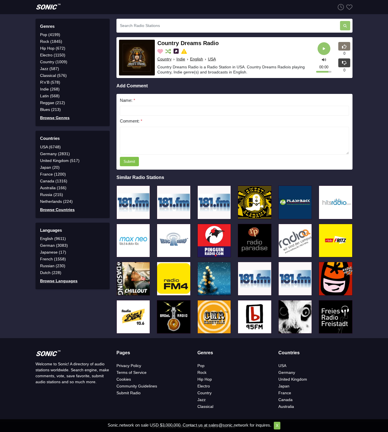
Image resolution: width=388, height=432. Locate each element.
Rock (201, 372)
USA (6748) (50, 147)
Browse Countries (57, 209)
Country (164, 59)
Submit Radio (128, 393)
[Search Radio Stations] (345, 25)
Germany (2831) (55, 153)
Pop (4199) (50, 34)
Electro (203, 386)
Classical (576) (53, 75)
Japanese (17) (53, 252)
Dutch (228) (50, 272)
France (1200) (53, 174)
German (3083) (54, 245)
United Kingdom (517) (60, 160)
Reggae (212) (52, 102)
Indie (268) (50, 89)
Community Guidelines (136, 386)
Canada (285, 399)
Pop (201, 365)
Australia (286, 406)
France (284, 393)
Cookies (123, 379)
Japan (283, 386)
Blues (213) (50, 109)
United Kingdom (292, 379)
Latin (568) (50, 96)
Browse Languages (59, 281)
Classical (205, 406)
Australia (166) (53, 188)
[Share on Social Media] (176, 51)
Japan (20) (50, 167)
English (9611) (53, 238)
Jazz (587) (49, 68)
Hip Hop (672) (52, 48)
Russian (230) (52, 266)
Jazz (201, 399)
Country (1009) (53, 62)
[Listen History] (339, 7)
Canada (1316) (53, 181)
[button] (324, 59)
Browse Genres (55, 117)
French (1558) (53, 259)
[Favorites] (348, 7)
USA (212, 59)
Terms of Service (131, 372)
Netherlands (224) (56, 201)
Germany (286, 372)
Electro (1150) (52, 55)
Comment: (131, 121)
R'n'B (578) (50, 82)
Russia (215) (51, 194)
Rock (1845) (51, 41)
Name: (127, 100)
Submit (129, 161)
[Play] (324, 48)
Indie (180, 59)
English (196, 59)
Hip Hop (204, 379)
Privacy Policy (128, 365)
